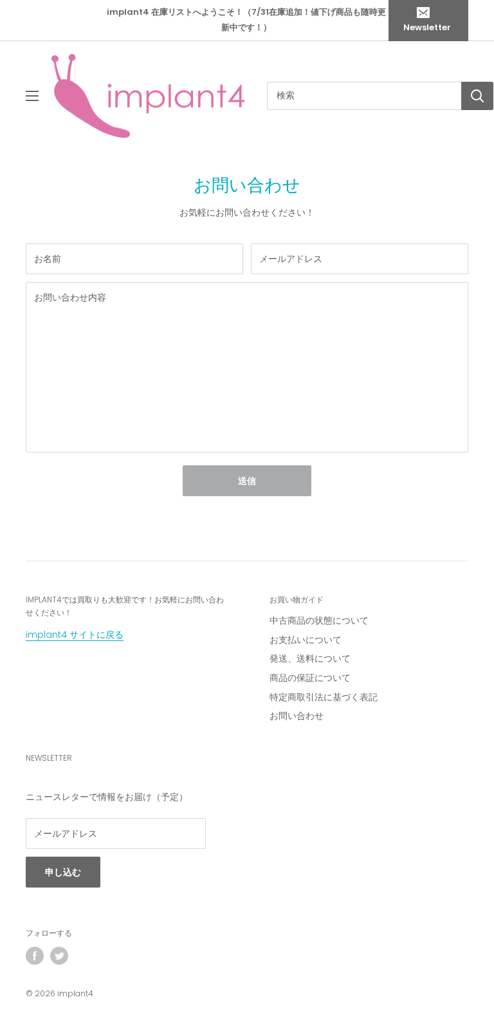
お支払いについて (306, 639)
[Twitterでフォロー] (59, 956)
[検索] (477, 96)
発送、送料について (310, 658)
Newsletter (427, 27)
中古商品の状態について (319, 620)
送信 (247, 480)
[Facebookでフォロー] (35, 956)
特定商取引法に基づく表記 (324, 697)
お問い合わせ (297, 715)
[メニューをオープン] (32, 96)
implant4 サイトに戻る (75, 634)
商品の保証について (310, 677)
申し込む (63, 872)
